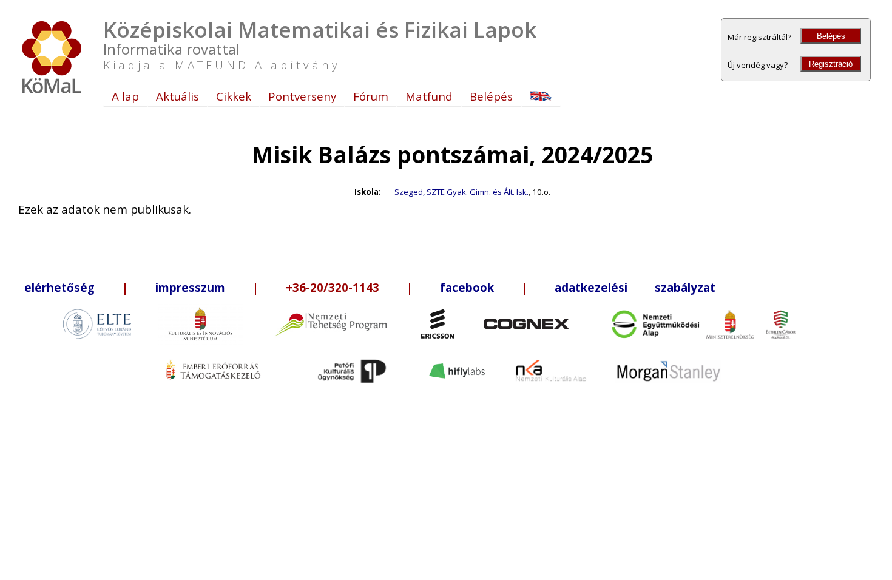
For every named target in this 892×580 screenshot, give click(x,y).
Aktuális (177, 96)
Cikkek (233, 96)
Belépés (831, 36)
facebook (467, 287)
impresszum (190, 287)
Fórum (370, 96)
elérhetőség (59, 287)
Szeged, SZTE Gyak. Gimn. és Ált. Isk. (461, 191)
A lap (125, 96)
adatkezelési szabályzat (635, 287)
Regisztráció (831, 64)
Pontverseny (302, 96)
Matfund (429, 96)
